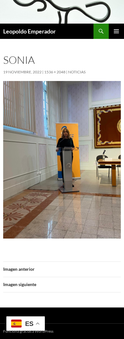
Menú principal (116, 31)
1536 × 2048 (54, 72)
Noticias (77, 72)
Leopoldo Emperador (29, 31)
